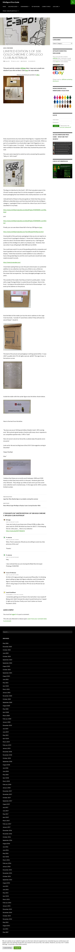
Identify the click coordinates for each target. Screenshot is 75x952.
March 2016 (6, 860)
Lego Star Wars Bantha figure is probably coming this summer (20, 498)
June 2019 (6, 732)
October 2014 (7, 916)
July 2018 (5, 768)
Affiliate (23, 68)
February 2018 (7, 784)
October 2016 (7, 837)
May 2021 (5, 682)
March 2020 (6, 715)
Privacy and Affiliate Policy (10, 10)
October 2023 (7, 656)
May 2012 (5, 922)
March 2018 (6, 781)
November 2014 (7, 912)
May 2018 (5, 774)
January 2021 (6, 692)
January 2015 (6, 906)
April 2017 (6, 817)
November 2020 (7, 696)
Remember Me (65, 125)
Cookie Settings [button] (7, 948)
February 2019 (7, 745)
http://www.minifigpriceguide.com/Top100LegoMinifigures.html (23, 232)
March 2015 (6, 899)
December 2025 (7, 646)
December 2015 (7, 870)
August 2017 (6, 804)
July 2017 (5, 807)
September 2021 (7, 673)
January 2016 (6, 866)
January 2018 (6, 788)
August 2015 (6, 883)
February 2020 (7, 719)
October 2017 (7, 797)
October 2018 (7, 758)
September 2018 (7, 761)
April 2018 (6, 778)
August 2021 (6, 676)
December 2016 (7, 830)
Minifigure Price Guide (11, 2)
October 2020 (7, 699)
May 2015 (5, 893)
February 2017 (7, 824)
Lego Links (55, 6)
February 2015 (7, 902)
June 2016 (6, 850)
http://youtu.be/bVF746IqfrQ (15, 531)
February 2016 (7, 863)
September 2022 (7, 663)
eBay (37, 75)
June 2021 (6, 679)
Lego (4, 48)
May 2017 (5, 814)
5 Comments (31, 61)
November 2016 (7, 833)
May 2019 (5, 735)
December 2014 (7, 909)
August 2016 (6, 843)
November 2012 (7, 919)
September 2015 (7, 879)
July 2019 (5, 728)
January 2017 (6, 827)
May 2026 (5, 643)
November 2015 (7, 873)
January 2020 (6, 722)
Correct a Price (46, 6)
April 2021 (6, 686)
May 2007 (5, 932)
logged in (14, 614)
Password (55, 122)
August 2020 (6, 705)
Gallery (7, 61)
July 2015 (5, 886)
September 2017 (7, 801)
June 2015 (6, 889)
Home (4, 6)
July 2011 (5, 929)
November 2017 (7, 794)
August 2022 (6, 666)
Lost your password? (65, 127)
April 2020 (6, 712)
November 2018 (7, 755)
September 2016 (7, 840)
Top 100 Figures (36, 6)
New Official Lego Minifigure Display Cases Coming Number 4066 (21, 504)
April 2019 (6, 738)
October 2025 (7, 650)
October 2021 (7, 669)
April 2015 (6, 896)
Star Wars (10, 48)
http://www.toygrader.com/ (12, 262)
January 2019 (6, 748)
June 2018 (6, 771)
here (26, 70)
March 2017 (6, 820)
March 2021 (6, 689)
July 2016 (5, 847)
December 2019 (7, 725)
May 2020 (5, 709)
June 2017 (6, 810)
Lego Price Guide (12, 6)
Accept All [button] (17, 948)
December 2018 (7, 751)
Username (56, 119)
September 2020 (7, 702)
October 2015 (7, 876)
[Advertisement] (25, 122)
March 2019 (6, 742)
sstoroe (24, 61)
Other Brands (24, 6)
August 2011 (6, 925)
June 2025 (6, 653)
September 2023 (7, 659)
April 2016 (6, 856)
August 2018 (6, 765)
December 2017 (7, 791)
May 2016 (5, 853)
